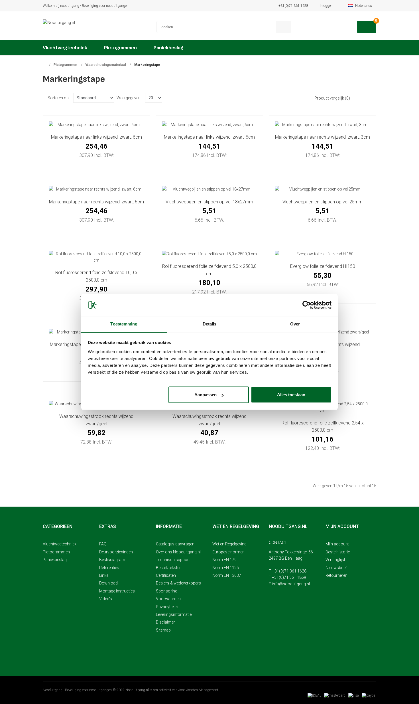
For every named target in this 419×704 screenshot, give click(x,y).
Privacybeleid (168, 606)
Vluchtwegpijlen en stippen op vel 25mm (322, 202)
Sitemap (163, 630)
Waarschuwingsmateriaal (106, 65)
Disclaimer (165, 622)
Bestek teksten (169, 567)
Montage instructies (117, 591)
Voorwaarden (168, 598)
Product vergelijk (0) (332, 98)
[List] (359, 98)
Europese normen (228, 552)
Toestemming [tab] (123, 323)
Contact (278, 542)
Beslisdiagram (112, 559)
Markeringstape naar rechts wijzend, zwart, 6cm (96, 202)
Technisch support (173, 559)
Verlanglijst (335, 559)
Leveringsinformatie (174, 614)
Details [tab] (210, 323)
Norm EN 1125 (225, 567)
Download (108, 583)
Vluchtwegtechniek (59, 544)
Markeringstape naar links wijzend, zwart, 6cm (96, 137)
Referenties (109, 567)
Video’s (105, 598)
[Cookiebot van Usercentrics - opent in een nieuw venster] (306, 305)
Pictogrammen (65, 65)
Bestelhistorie (338, 552)
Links (104, 575)
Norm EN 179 (224, 559)
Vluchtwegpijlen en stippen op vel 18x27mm (209, 202)
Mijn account (337, 544)
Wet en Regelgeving (229, 544)
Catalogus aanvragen (175, 544)
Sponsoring (166, 591)
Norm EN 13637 (226, 575)
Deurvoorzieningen (116, 552)
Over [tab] (295, 323)
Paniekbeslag (55, 559)
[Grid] (367, 98)
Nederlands (364, 6)
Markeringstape (147, 65)
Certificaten (166, 575)
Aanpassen (205, 394)
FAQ (103, 544)
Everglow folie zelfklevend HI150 (322, 266)
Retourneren (336, 575)
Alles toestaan (291, 394)
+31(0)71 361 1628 (293, 6)
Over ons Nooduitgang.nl (178, 552)
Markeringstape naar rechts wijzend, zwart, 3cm (322, 137)
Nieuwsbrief (336, 567)
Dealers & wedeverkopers (178, 583)
